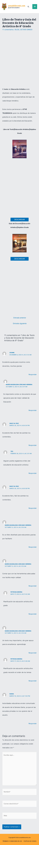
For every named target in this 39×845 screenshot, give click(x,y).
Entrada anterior (19, 318)
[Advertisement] (19, 59)
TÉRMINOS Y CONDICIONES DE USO (12, 841)
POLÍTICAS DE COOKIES (30, 841)
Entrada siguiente (20, 323)
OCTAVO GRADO (26, 30)
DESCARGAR (19, 219)
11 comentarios (8, 30)
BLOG (17, 30)
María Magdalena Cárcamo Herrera (19, 384)
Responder (33, 374)
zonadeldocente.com (16, 6)
